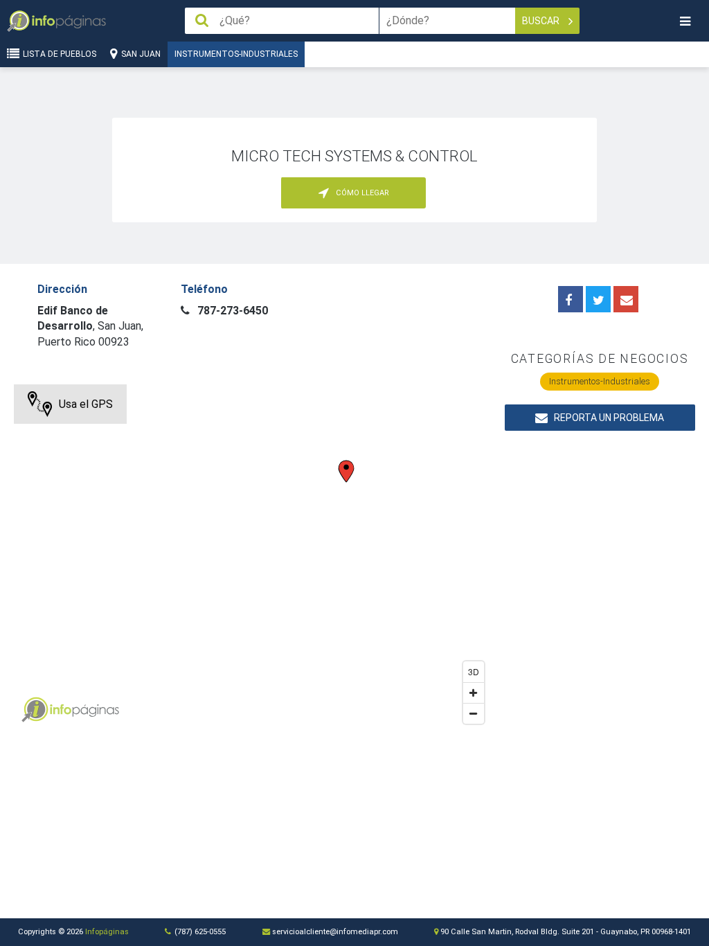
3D (473, 671)
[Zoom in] (473, 692)
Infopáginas (107, 931)
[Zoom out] (473, 713)
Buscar (542, 20)
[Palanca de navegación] (684, 21)
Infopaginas (34, 710)
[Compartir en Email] (625, 299)
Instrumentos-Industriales (236, 54)
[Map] (252, 557)
